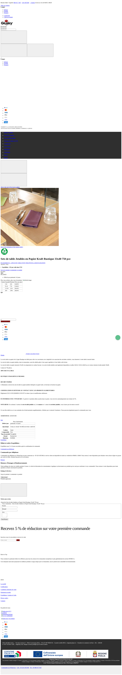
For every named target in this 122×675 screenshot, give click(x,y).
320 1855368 (25, 2)
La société (3, 584)
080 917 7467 (17, 2)
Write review (4, 477)
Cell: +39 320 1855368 (23, 667)
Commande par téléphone (7, 449)
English (6, 11)
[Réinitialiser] (14, 50)
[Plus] (61, 312)
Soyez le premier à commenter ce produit (11, 270)
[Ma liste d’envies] (13, 79)
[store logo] (7, 25)
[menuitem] (62, 132)
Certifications (4, 586)
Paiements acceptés (6, 592)
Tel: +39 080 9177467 (36, 667)
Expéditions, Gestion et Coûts (8, 595)
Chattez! (32, 2)
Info (2, 420)
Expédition (3, 440)
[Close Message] (14, 166)
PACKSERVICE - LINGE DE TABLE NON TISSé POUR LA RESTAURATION (23, 263)
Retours (3, 460)
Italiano (6, 10)
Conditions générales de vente (8, 589)
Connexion (7, 15)
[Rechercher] (14, 37)
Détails (2, 355)
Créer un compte (8, 17)
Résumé (4, 509)
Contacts (3, 601)
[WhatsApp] (117, 337)
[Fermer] (40, 50)
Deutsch (6, 13)
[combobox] (8, 30)
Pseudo (4, 505)
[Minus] (61, 299)
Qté (2, 292)
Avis (3, 512)
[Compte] (13, 91)
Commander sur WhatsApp (8, 667)
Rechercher (4, 28)
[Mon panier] (13, 104)
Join (18, 540)
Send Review (4, 519)
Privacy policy (4, 598)
